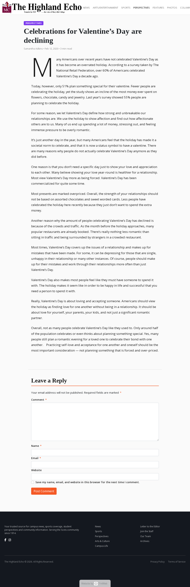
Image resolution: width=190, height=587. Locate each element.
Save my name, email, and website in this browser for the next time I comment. (87, 482)
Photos (172, 7)
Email (36, 458)
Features (158, 7)
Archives (144, 541)
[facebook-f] (5, 540)
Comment (39, 399)
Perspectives (141, 7)
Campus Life (101, 546)
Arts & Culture (102, 541)
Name (36, 446)
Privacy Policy (157, 561)
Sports (125, 7)
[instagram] (10, 540)
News (86, 7)
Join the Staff (146, 531)
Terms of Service (177, 561)
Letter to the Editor (150, 526)
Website (36, 470)
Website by (94, 583)
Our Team (145, 536)
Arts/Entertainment (105, 7)
